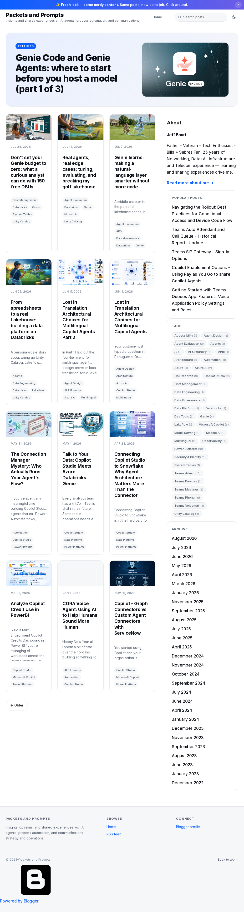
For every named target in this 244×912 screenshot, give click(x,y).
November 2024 (188, 665)
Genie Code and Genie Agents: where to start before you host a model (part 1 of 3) (66, 73)
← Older (16, 705)
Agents (17, 376)
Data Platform (73, 539)
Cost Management (25, 200)
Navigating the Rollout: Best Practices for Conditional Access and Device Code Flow (202, 214)
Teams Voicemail (189, 505)
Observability (214, 441)
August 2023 (184, 755)
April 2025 (182, 647)
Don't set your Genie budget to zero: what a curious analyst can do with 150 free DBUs (28, 172)
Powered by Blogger (19, 901)
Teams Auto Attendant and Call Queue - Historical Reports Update (198, 236)
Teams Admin (187, 473)
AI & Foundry (72, 390)
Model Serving (186, 433)
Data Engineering (24, 383)
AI (177, 351)
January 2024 (185, 719)
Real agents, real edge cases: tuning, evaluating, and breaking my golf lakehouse (79, 172)
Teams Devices (188, 481)
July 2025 (181, 629)
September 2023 (188, 746)
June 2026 (182, 556)
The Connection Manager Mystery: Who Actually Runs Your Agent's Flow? (28, 468)
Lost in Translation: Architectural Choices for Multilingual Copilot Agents (130, 316)
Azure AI (70, 397)
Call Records (186, 376)
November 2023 (188, 737)
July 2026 (181, 547)
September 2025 (188, 610)
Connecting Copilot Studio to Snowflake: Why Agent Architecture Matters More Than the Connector (129, 474)
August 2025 (184, 620)
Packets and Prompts (35, 14)
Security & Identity (189, 457)
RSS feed (114, 834)
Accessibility (185, 335)
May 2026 (181, 565)
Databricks (20, 207)
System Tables (22, 214)
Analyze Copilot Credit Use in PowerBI (28, 609)
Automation (20, 532)
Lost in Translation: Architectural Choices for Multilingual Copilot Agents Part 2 (78, 319)
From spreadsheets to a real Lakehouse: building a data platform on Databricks (27, 319)
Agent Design (73, 383)
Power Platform (22, 547)
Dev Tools (183, 416)
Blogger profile (188, 827)
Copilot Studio (125, 390)
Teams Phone (187, 497)
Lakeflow (38, 390)
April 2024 (182, 710)
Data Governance (127, 238)
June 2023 (182, 764)
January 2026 (185, 592)
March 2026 (183, 583)
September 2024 (188, 683)
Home (157, 17)
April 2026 (182, 574)
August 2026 (184, 538)
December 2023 (188, 728)
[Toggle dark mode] (233, 17)
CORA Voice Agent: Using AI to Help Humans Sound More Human (79, 615)
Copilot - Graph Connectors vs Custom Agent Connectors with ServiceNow (131, 618)
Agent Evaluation (75, 200)
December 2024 (188, 656)
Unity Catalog (21, 221)
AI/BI (119, 231)
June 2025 (182, 638)
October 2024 (185, 674)
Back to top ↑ (228, 859)
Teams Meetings (188, 489)
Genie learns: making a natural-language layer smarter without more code (131, 172)
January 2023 (185, 773)
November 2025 (187, 601)
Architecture (124, 376)
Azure (181, 368)
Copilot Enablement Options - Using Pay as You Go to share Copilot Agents (201, 274)
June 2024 (182, 701)
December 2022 (187, 782)
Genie (36, 207)
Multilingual (88, 397)
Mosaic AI (70, 214)
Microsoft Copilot (24, 677)
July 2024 (181, 692)
